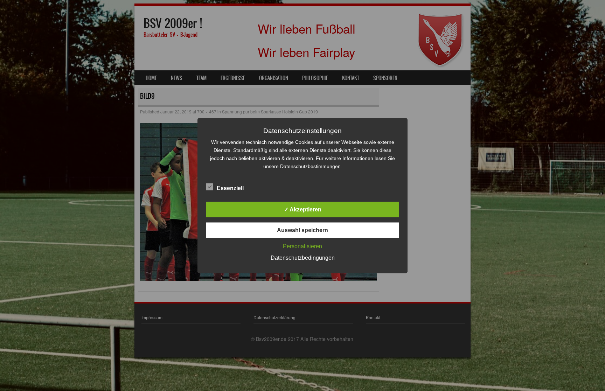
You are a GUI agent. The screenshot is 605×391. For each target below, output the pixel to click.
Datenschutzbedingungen (303, 257)
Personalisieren (302, 246)
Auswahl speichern (302, 230)
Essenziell (230, 188)
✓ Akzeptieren (302, 209)
